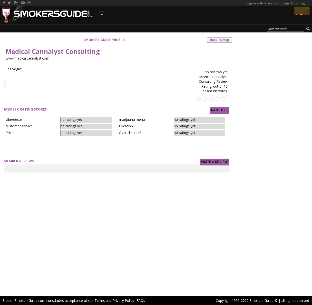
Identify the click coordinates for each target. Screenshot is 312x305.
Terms (100, 300)
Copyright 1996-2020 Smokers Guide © (246, 300)
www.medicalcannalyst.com (27, 58)
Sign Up (288, 3)
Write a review (214, 162)
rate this (219, 110)
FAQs (140, 300)
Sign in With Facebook (262, 3)
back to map (219, 40)
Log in (304, 3)
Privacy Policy (123, 300)
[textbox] (285, 28)
